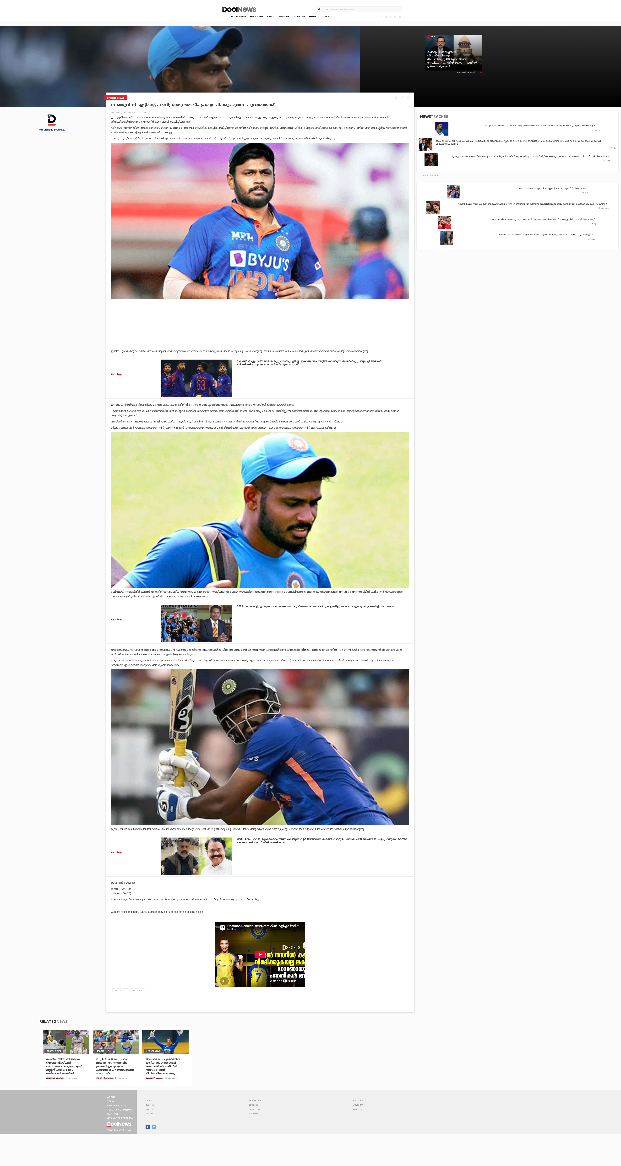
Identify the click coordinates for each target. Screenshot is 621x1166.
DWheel (150, 1105)
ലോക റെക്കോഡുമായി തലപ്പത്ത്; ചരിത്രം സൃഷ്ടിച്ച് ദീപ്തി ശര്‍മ (552, 188)
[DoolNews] (237, 9)
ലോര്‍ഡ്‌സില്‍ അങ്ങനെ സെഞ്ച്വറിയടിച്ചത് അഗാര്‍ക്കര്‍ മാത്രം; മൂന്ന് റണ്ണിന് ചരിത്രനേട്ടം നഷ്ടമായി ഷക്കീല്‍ (64, 1066)
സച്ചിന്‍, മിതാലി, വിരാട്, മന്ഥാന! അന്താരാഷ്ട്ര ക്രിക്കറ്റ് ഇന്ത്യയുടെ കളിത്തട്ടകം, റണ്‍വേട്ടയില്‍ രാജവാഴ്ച (115, 1066)
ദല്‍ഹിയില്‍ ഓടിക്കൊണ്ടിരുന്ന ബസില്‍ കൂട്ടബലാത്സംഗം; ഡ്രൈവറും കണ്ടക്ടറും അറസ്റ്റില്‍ (546, 235)
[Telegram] (395, 17)
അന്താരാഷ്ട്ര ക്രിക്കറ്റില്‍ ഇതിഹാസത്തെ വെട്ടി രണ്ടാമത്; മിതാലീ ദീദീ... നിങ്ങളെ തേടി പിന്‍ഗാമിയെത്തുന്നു (163, 1066)
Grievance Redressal (120, 1118)
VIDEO (270, 16)
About (111, 1097)
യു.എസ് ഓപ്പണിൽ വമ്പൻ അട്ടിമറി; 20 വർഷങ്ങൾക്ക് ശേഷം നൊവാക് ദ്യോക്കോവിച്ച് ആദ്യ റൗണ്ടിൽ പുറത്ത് (541, 126)
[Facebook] (381, 17)
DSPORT (313, 16)
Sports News (137, 990)
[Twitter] (386, 17)
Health (149, 1109)
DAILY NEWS (256, 16)
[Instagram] (390, 17)
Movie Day (358, 1105)
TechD (149, 1100)
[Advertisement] (260, 333)
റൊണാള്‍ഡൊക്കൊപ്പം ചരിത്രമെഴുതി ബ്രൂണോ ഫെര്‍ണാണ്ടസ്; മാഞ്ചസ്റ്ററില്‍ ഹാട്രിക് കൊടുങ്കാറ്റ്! (543, 219)
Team (110, 1101)
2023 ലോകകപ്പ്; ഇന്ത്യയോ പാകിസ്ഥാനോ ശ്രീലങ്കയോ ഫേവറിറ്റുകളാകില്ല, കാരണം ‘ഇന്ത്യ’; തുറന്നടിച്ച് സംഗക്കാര (316, 606)
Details (149, 1113)
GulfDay (253, 1113)
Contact (112, 1113)
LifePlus (253, 1105)
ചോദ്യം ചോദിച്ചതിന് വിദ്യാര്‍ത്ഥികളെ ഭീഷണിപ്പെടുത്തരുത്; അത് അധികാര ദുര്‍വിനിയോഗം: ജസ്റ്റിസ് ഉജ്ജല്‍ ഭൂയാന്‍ (452, 59)
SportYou (254, 1109)
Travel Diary (256, 1100)
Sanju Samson (120, 990)
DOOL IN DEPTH (238, 16)
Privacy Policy (116, 1105)
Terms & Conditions (120, 1109)
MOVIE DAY (299, 16)
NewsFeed (358, 1109)
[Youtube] (400, 17)
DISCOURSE (283, 16)
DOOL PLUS (327, 16)
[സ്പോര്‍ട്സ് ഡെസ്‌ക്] (51, 119)
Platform (358, 1100)
